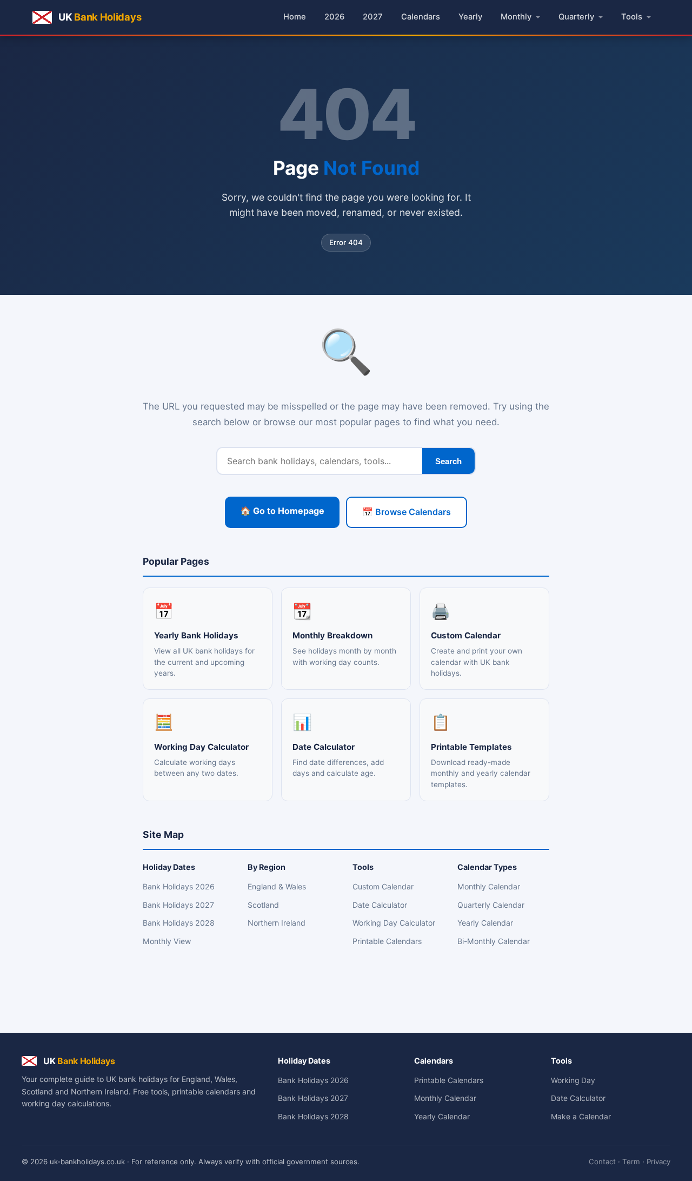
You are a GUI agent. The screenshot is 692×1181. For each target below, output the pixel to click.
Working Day (573, 1080)
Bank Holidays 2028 (179, 922)
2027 (373, 17)
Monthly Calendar (488, 886)
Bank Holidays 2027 (178, 904)
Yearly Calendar (485, 922)
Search (448, 461)
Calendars (420, 17)
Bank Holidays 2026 (179, 886)
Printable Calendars (387, 941)
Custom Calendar (383, 886)
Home (294, 17)
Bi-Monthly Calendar (493, 941)
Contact (602, 1161)
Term (631, 1161)
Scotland (263, 904)
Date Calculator (379, 904)
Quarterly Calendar (490, 904)
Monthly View (167, 941)
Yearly (470, 17)
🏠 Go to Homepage (282, 510)
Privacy (658, 1161)
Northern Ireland (276, 922)
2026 (334, 17)
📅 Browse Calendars (406, 511)
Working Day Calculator (393, 922)
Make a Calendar (581, 1116)
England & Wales (277, 886)
